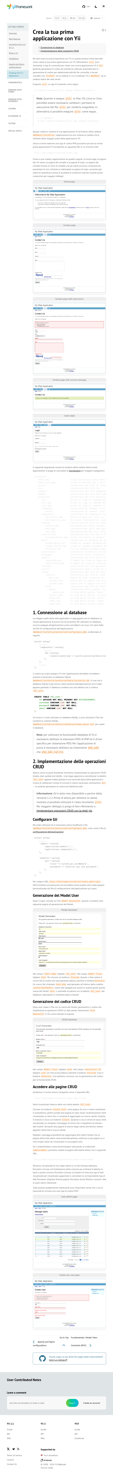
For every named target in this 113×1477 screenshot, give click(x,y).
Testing (12, 123)
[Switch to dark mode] (96, 6)
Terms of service (14, 1455)
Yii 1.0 (81, 18)
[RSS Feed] (18, 1449)
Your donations (51, 1455)
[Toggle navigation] (103, 6)
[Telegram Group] (13, 1449)
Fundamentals (15, 82)
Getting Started (16, 27)
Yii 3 (57, 18)
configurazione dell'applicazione (48, 831)
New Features (14, 39)
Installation (14, 58)
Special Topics (15, 131)
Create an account (91, 1403)
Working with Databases (15, 100)
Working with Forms (15, 91)
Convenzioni (75, 470)
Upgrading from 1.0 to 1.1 (17, 46)
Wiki (9, 1438)
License (10, 1459)
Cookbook (79, 1438)
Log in (72, 1403)
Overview (13, 33)
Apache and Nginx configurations (16, 65)
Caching (12, 108)
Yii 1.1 (72, 18)
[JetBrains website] (46, 1460)
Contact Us (12, 1464)
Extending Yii (14, 116)
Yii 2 (64, 18)
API (8, 1433)
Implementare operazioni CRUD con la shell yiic (64, 810)
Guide (9, 1429)
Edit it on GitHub (57, 1360)
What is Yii (13, 53)
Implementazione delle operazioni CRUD (60, 50)
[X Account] (8, 1449)
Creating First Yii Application (16, 74)
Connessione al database (52, 47)
